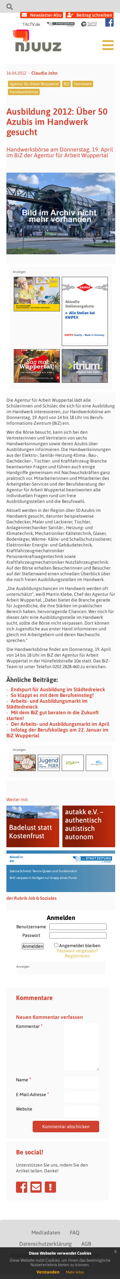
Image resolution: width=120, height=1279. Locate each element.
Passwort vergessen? (77, 950)
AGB (86, 1244)
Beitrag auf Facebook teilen (21, 1187)
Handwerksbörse (24, 92)
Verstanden (48, 1272)
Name (23, 1080)
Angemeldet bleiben (79, 945)
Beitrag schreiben (94, 15)
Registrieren (77, 955)
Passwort (31, 935)
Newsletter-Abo (45, 15)
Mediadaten (45, 1232)
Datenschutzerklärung (45, 1244)
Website (24, 1108)
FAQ (74, 1232)
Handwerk (83, 84)
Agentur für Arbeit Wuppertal (34, 84)
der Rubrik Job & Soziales (31, 898)
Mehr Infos (75, 1272)
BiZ (66, 84)
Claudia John (44, 73)
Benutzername (31, 926)
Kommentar (29, 1026)
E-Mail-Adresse (32, 1094)
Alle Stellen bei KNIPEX (80, 315)
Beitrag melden (50, 1187)
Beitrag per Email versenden (36, 1187)
